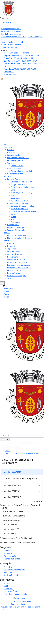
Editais (13, 190)
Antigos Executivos (19, 184)
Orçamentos (16, 198)
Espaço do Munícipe (15, 227)
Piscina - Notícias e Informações (20, 238)
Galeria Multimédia (15, 168)
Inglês (6, 297)
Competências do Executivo (22, 187)
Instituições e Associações (18, 157)
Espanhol (8, 291)
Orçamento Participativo (17, 262)
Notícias (10, 243)
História (10, 149)
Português (8, 289)
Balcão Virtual (13, 224)
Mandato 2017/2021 (12, 491)
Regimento (15, 222)
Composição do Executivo (22, 182)
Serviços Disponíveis (16, 230)
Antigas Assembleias (19, 208)
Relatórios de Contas (20, 200)
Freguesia (8, 147)
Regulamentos (13, 257)
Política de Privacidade (23, 601)
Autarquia (8, 176)
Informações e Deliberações (23, 192)
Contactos (8, 278)
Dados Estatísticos (15, 174)
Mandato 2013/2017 (12, 497)
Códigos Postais (14, 270)
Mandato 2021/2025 (12, 485)
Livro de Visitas (13, 273)
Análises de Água (14, 254)
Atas (13, 195)
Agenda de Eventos (15, 160)
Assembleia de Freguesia (17, 203)
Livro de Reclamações (16, 275)
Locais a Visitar (17, 165)
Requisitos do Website (20, 604)
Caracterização (13, 155)
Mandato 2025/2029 (12, 472)
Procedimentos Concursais (18, 265)
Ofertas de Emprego (16, 259)
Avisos (13, 216)
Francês (7, 294)
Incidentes (11, 246)
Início (6, 144)
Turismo (10, 163)
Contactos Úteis (14, 251)
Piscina (7, 232)
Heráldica (11, 152)
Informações (9, 241)
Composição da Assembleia (22, 206)
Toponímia (11, 249)
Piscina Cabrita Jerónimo (17, 235)
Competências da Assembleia (23, 211)
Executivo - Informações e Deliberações (22, 453)
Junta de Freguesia (15, 179)
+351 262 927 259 (10, 47)
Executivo (8, 567)
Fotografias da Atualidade (22, 171)
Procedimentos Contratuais (19, 267)
